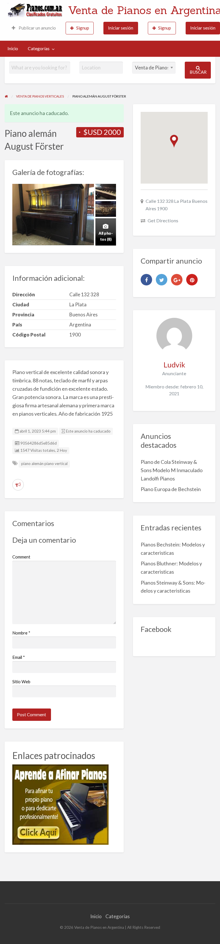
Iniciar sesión (120, 27)
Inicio (12, 48)
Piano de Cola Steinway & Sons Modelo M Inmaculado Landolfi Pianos (172, 470)
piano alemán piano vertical (44, 463)
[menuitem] (34, 28)
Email (18, 657)
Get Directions (163, 220)
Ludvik (174, 364)
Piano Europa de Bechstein (171, 489)
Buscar (198, 72)
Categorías (39, 48)
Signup (82, 27)
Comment (21, 556)
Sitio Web (21, 681)
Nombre (21, 632)
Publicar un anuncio (37, 27)
